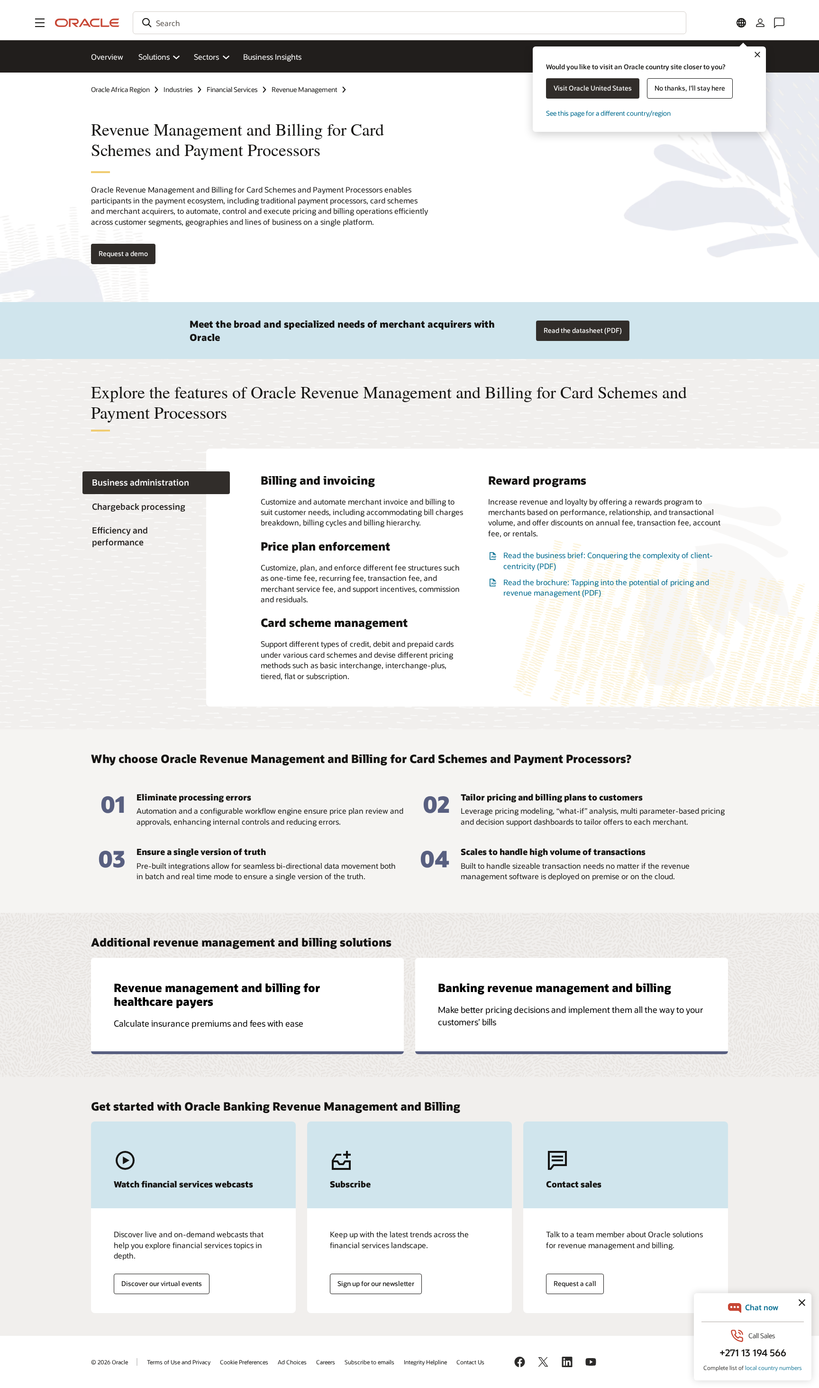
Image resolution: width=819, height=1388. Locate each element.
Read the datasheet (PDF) (583, 330)
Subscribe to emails (369, 1362)
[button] (40, 22)
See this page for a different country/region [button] (608, 113)
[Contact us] (779, 22)
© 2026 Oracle (109, 1362)
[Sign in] (760, 22)
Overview (107, 57)
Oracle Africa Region (120, 89)
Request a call (575, 1283)
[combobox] (409, 22)
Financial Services (232, 89)
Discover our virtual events (161, 1283)
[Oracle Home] (87, 23)
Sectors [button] (206, 57)
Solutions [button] (154, 57)
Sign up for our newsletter (375, 1283)
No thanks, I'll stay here (690, 87)
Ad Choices (292, 1362)
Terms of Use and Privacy (178, 1362)
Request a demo (123, 253)
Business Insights (272, 57)
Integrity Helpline (425, 1362)
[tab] (156, 483)
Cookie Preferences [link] (244, 1362)
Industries (178, 89)
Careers (325, 1362)
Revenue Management (304, 89)
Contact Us (470, 1362)
